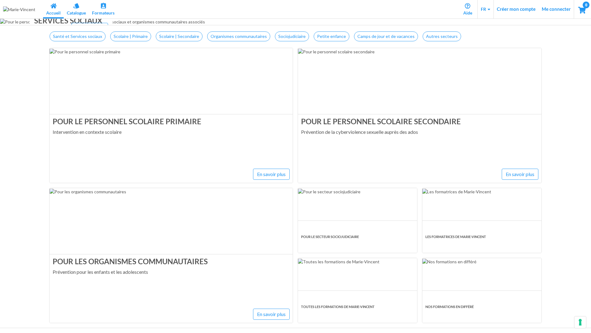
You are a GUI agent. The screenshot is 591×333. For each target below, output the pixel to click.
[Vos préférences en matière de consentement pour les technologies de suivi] (580, 322)
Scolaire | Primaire (131, 36)
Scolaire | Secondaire (179, 36)
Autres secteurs (442, 36)
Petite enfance (331, 36)
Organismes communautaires (239, 36)
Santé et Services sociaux (77, 36)
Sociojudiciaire (292, 36)
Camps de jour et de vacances (386, 36)
